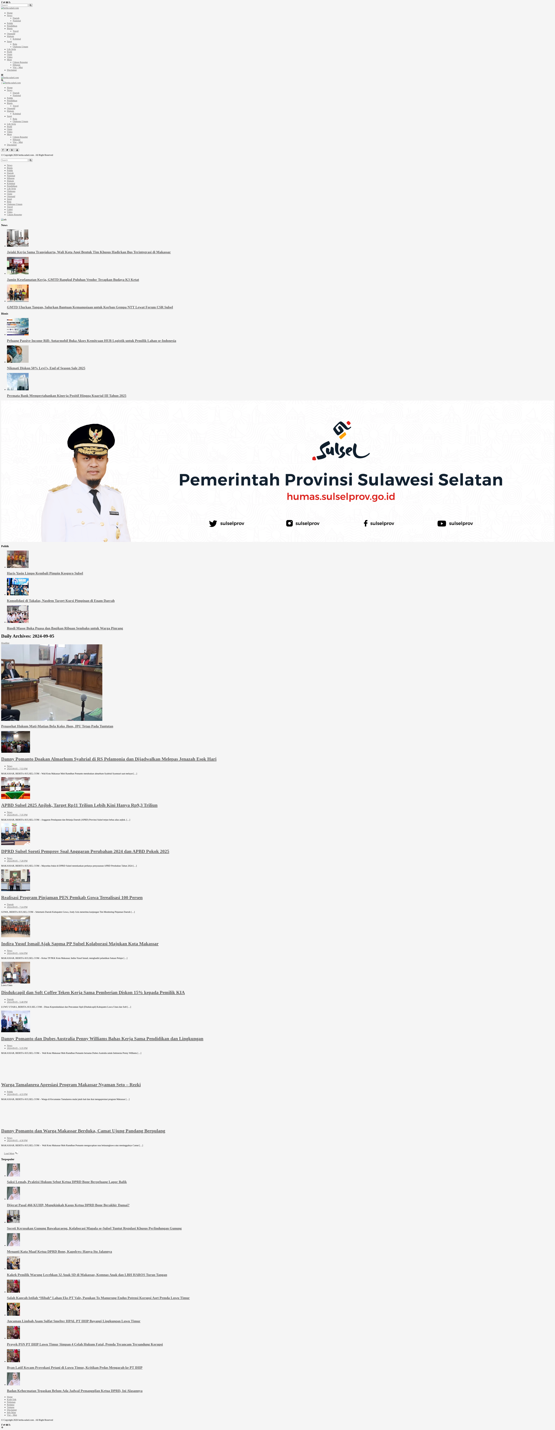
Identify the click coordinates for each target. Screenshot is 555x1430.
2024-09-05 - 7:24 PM (17, 907)
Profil (9, 52)
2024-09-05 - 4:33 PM (17, 1094)
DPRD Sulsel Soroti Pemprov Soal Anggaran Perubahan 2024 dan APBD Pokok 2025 (85, 851)
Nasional (17, 20)
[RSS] (10, 2)
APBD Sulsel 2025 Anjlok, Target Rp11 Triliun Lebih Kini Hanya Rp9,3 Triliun (79, 805)
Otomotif (11, 33)
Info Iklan (11, 1412)
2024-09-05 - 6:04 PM (17, 953)
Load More (9, 1153)
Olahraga (11, 191)
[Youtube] (7, 2)
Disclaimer (12, 70)
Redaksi (10, 1404)
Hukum (10, 36)
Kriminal (17, 39)
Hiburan (16, 65)
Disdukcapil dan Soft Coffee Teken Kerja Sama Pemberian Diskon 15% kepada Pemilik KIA (93, 992)
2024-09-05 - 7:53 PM (17, 768)
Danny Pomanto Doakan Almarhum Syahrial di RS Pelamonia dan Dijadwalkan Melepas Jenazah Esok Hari (109, 759)
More (9, 59)
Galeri (10, 209)
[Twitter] (4, 2)
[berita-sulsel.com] (10, 8)
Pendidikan (12, 26)
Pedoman (11, 1402)
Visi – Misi (18, 67)
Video (9, 57)
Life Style (11, 49)
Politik (10, 23)
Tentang (10, 1407)
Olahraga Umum (20, 46)
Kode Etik (11, 1399)
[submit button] (30, 5)
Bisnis (10, 28)
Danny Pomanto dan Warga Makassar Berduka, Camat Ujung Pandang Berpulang (83, 1130)
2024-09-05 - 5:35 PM (17, 1048)
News (9, 15)
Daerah (16, 18)
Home (10, 13)
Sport (9, 41)
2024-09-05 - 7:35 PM (17, 815)
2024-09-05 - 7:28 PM (17, 861)
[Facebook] (1, 2)
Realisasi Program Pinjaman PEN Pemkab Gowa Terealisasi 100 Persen (72, 897)
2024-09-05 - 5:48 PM (17, 1002)
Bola (15, 44)
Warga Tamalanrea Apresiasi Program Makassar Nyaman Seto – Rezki (71, 1084)
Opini (9, 54)
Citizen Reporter (20, 62)
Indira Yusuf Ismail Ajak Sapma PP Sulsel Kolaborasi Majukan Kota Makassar (80, 943)
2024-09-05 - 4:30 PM (17, 1140)
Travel (15, 31)
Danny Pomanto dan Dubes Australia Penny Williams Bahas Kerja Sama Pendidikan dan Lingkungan (102, 1038)
